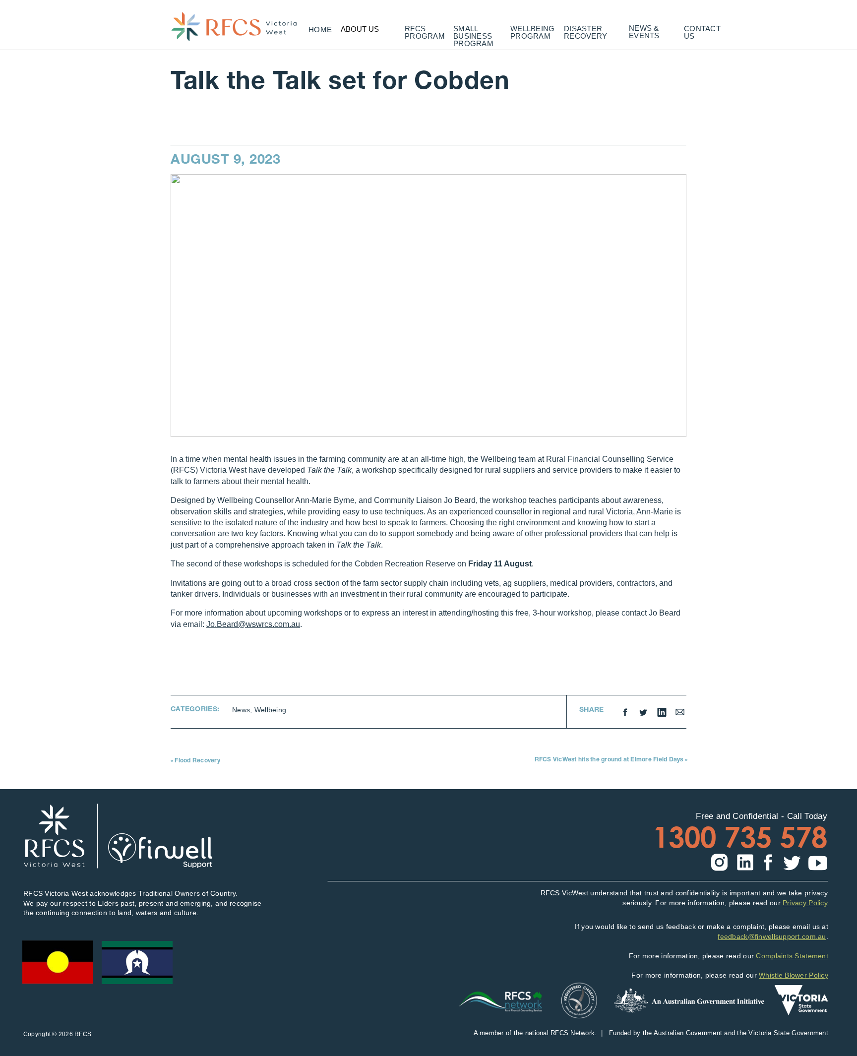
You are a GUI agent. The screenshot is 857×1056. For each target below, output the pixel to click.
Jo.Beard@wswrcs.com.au (253, 624)
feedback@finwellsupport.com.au (772, 936)
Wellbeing (270, 710)
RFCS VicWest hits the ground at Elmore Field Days (609, 760)
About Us (360, 29)
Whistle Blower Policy (793, 975)
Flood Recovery (197, 761)
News (241, 710)
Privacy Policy (805, 903)
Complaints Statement (792, 956)
